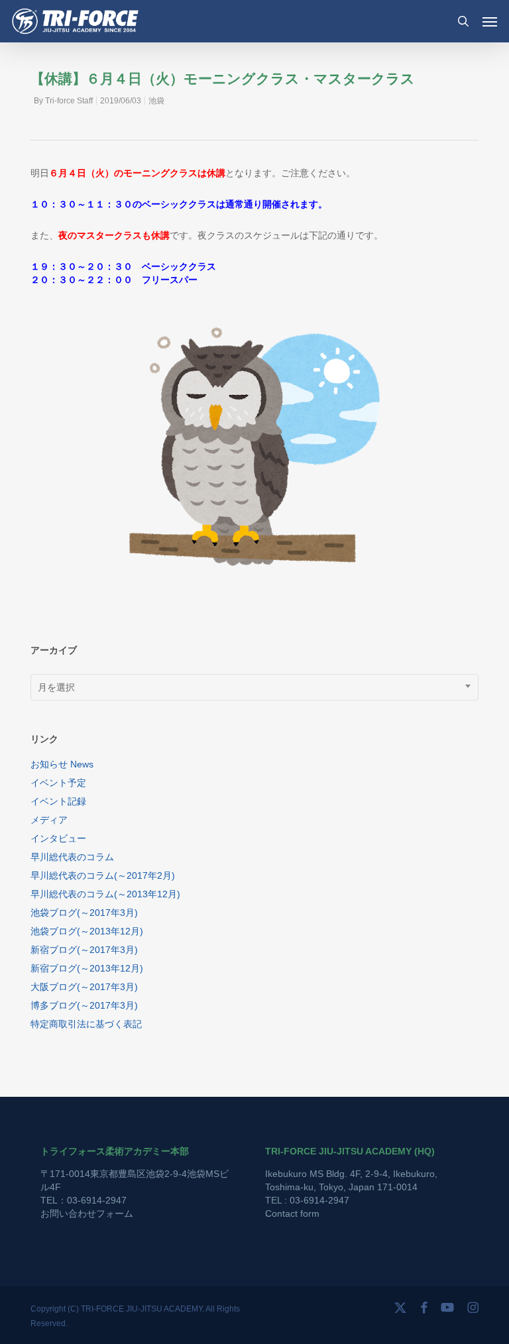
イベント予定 (58, 782)
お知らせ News (61, 764)
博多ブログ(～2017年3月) (84, 1005)
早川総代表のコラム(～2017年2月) (102, 875)
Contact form (292, 1213)
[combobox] (254, 687)
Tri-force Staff (69, 100)
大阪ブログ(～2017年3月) (84, 986)
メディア (49, 819)
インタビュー (58, 838)
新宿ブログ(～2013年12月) (86, 968)
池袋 (156, 100)
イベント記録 (58, 801)
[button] (489, 21)
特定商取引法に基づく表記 (86, 1024)
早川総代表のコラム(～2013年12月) (105, 894)
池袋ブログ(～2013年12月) (86, 931)
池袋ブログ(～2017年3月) (84, 912)
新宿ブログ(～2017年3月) (84, 949)
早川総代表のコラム (72, 857)
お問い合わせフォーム (86, 1213)
